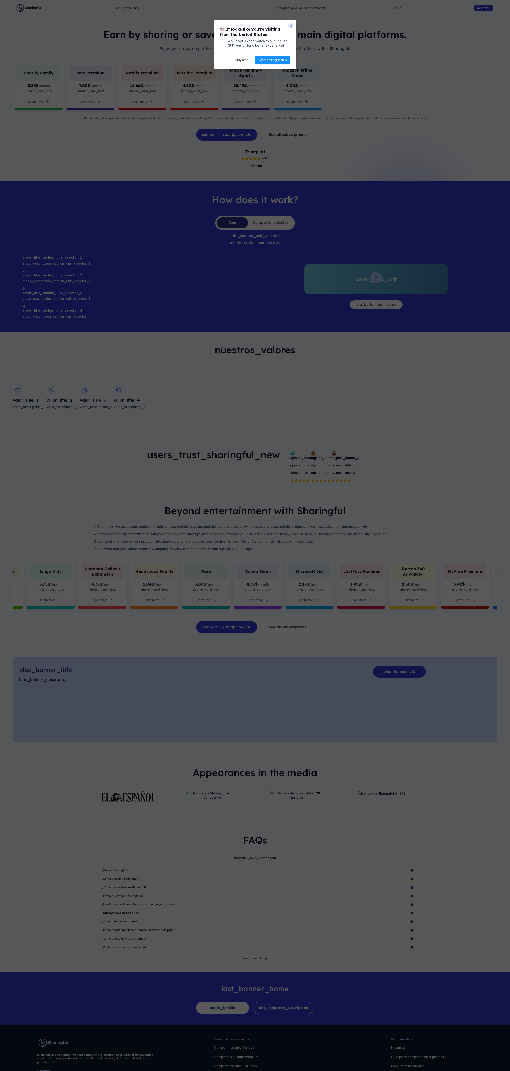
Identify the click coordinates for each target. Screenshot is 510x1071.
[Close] (290, 25)
